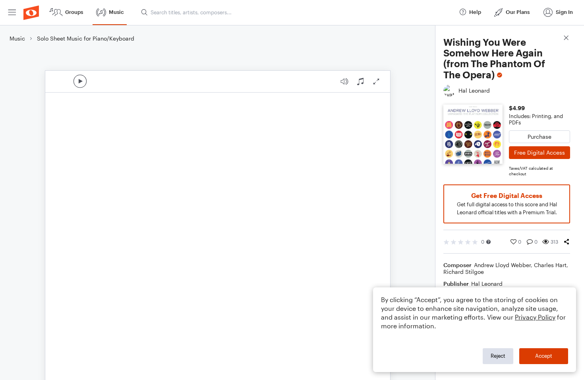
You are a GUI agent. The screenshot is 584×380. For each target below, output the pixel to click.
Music (17, 38)
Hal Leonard (487, 283)
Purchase (539, 136)
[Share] (566, 241)
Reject (498, 356)
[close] (566, 38)
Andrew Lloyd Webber (502, 265)
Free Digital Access (539, 152)
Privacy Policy (535, 317)
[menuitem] (12, 12)
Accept (543, 356)
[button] (488, 241)
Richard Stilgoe (463, 271)
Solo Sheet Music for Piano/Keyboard (85, 38)
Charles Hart (550, 265)
